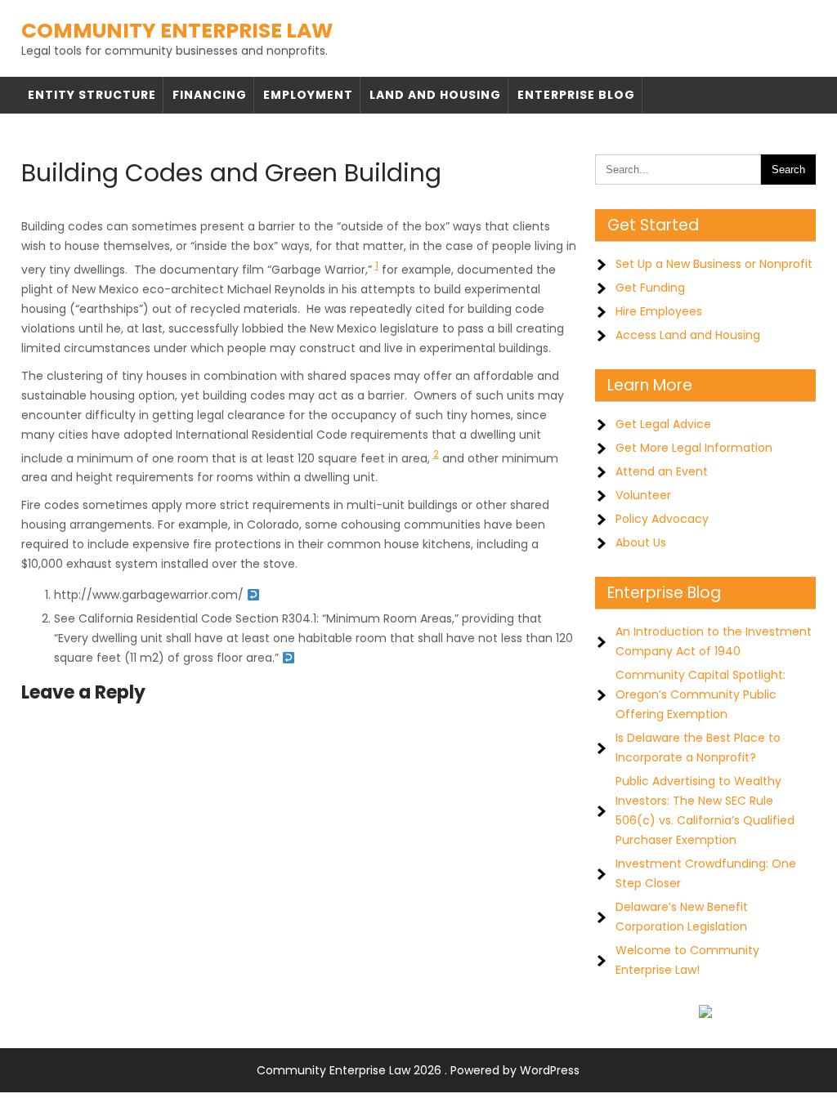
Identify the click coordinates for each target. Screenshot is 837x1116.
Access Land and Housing (687, 335)
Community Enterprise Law (177, 30)
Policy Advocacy (662, 519)
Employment (308, 95)
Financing (209, 95)
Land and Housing (435, 95)
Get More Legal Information (693, 448)
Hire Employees (658, 311)
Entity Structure (92, 95)
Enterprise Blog (576, 95)
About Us (640, 542)
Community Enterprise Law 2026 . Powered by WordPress (418, 1070)
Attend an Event (661, 471)
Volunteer (643, 495)
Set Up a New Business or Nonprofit (713, 264)
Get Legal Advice (663, 424)
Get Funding (650, 287)
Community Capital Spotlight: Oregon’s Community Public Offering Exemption (700, 694)
